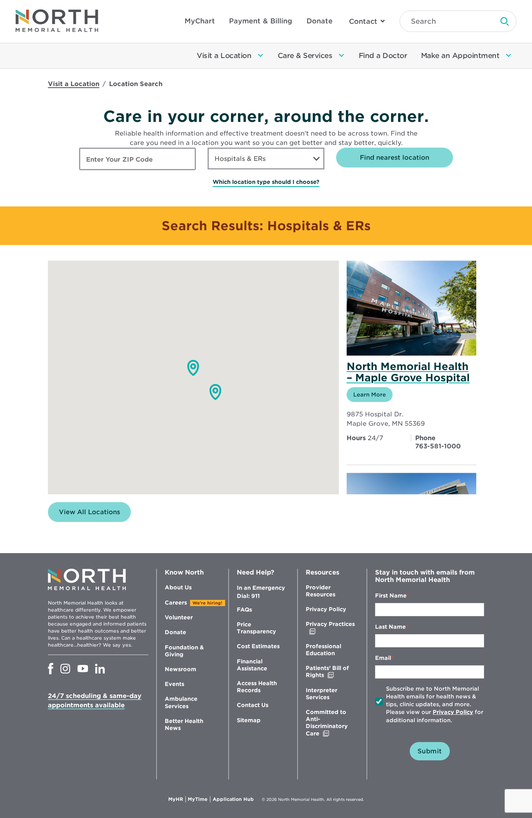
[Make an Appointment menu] (508, 55)
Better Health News (184, 724)
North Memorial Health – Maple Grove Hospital (408, 372)
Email (383, 658)
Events (174, 684)
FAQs (244, 609)
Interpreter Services (321, 693)
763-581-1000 (438, 446)
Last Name (390, 627)
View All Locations (89, 512)
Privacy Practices (330, 628)
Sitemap (249, 720)
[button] (193, 368)
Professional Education (323, 649)
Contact (363, 21)
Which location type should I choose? (266, 182)
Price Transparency (256, 628)
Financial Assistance (252, 665)
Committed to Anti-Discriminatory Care (329, 723)
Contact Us (252, 705)
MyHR (177, 799)
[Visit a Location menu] (260, 55)
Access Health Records (257, 686)
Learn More (373, 396)
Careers (176, 602)
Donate (320, 21)
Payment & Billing (260, 21)
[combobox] (266, 158)
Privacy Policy (326, 609)
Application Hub (233, 799)
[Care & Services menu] (341, 55)
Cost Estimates (258, 646)
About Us (178, 587)
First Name (391, 595)
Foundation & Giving (184, 651)
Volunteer (179, 617)
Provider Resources (320, 591)
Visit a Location (73, 84)
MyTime (199, 799)
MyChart (200, 21)
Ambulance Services (181, 702)
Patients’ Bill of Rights (331, 672)
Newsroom (180, 669)
